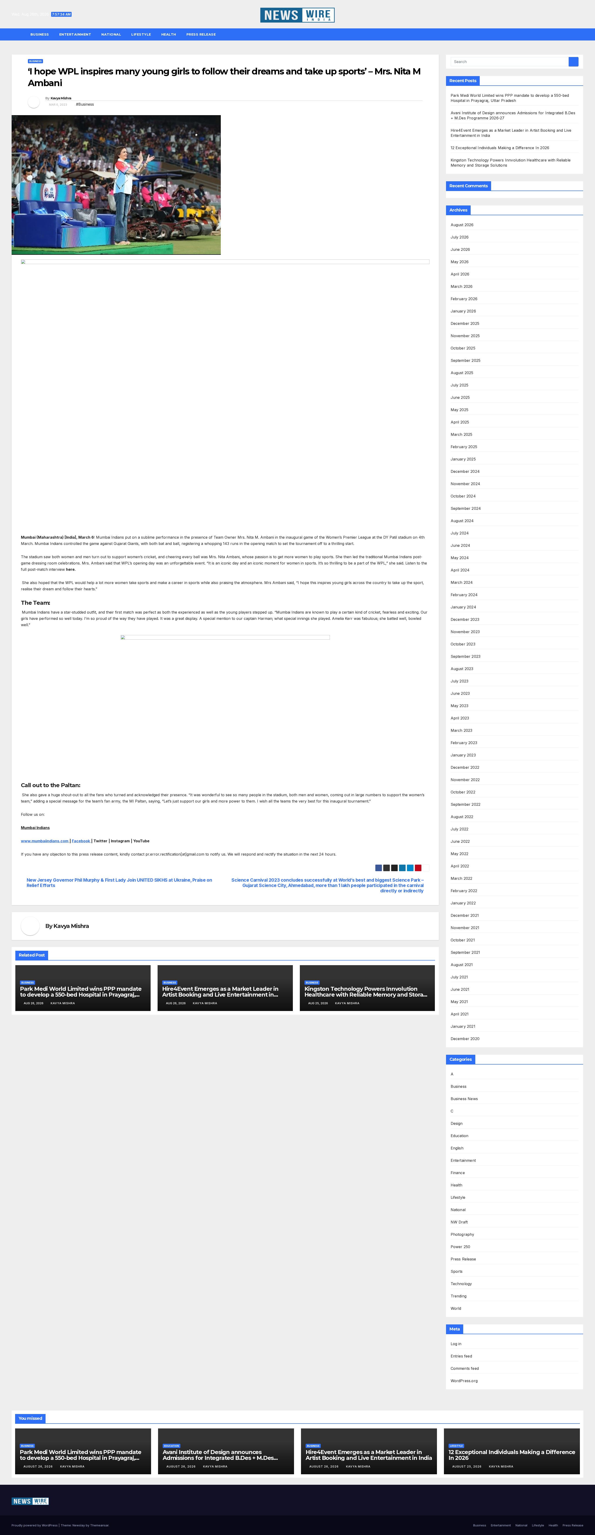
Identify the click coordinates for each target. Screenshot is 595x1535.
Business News (464, 1098)
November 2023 (465, 631)
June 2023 (460, 693)
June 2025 (460, 397)
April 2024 (460, 570)
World (456, 1308)
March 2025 (462, 434)
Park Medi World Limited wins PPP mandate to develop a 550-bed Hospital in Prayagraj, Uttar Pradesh (81, 994)
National (111, 34)
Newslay (79, 1525)
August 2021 (462, 964)
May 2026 (460, 261)
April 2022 (460, 866)
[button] (582, 34)
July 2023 (460, 681)
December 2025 (465, 323)
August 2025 (462, 372)
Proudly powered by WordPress (35, 1525)
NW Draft (459, 1222)
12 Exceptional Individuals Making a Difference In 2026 (500, 147)
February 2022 (464, 890)
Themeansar (99, 1525)
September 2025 (466, 360)
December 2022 (465, 767)
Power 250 (460, 1246)
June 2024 (460, 545)
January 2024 (463, 607)
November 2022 (465, 779)
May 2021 (459, 1001)
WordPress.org (464, 1380)
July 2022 (460, 829)
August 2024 (462, 520)
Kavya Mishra (61, 98)
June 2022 (460, 841)
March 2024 (462, 582)
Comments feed (465, 1368)
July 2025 (460, 385)
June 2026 (460, 249)
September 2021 (465, 952)
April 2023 (460, 718)
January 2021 (463, 1026)
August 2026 (462, 224)
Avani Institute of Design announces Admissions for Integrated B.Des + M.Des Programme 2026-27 (218, 1458)
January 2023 (463, 755)
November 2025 (465, 335)
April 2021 (460, 1014)
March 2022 (462, 878)
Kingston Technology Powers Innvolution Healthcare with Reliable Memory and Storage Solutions (367, 994)
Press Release (201, 34)
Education (460, 1135)
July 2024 (460, 533)
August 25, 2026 (467, 1466)
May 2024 (460, 557)
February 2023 (464, 742)
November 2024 (465, 483)
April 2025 (460, 422)
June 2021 (460, 989)
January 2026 (463, 311)
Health (168, 34)
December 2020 (465, 1038)
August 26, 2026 (38, 1466)
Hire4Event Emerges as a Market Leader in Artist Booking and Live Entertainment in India (220, 994)
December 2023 (465, 619)
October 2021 (463, 940)
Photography (462, 1234)
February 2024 (464, 594)
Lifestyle (141, 34)
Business (39, 34)
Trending (459, 1296)
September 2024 (466, 508)
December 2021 (465, 915)
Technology (461, 1283)
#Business (85, 104)
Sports (457, 1271)
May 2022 (460, 853)
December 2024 (465, 471)
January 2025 (463, 459)
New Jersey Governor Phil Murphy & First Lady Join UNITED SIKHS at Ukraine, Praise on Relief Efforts (119, 882)
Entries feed (461, 1356)
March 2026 (462, 286)
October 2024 (463, 496)
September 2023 (466, 656)
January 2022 (463, 903)
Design (457, 1123)
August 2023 (462, 668)
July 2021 (459, 977)
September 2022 (466, 804)
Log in (456, 1343)
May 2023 (460, 705)
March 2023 (462, 730)
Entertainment (75, 34)
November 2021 (465, 927)
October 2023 (463, 644)
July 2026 (460, 237)
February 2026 (464, 298)
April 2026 (460, 274)
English (457, 1148)
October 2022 (463, 792)
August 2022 (462, 816)
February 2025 (464, 446)
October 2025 (463, 348)
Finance (458, 1172)
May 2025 (460, 409)
